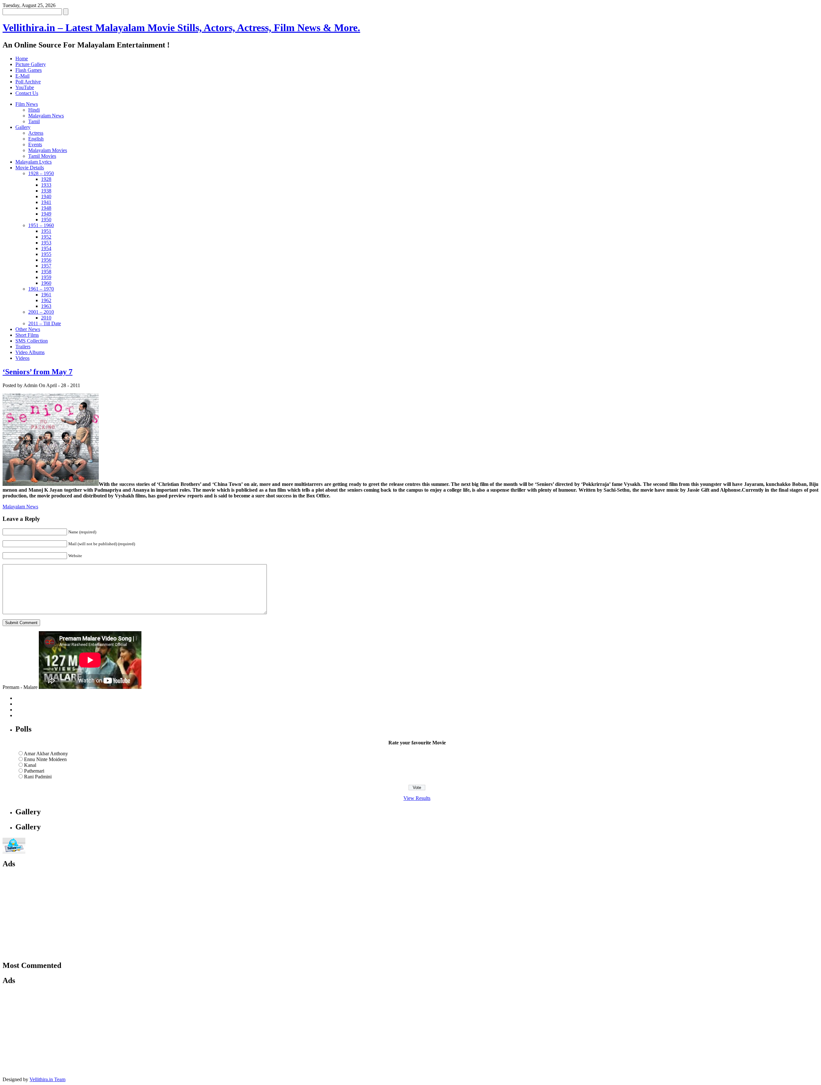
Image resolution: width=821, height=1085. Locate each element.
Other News (27, 329)
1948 (46, 208)
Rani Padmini (38, 776)
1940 (46, 196)
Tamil (34, 121)
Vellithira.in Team (47, 1079)
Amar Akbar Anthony (46, 753)
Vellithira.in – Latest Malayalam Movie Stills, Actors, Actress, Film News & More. (181, 27)
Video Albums (30, 352)
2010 (46, 317)
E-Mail (22, 76)
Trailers (22, 346)
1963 (46, 306)
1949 (46, 213)
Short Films (27, 335)
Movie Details (29, 167)
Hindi (34, 110)
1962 (46, 300)
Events (35, 144)
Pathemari (34, 771)
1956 (46, 260)
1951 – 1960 (41, 225)
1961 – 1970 (41, 289)
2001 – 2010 (41, 312)
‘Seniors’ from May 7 (37, 372)
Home (21, 58)
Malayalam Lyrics (33, 162)
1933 (46, 185)
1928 (46, 179)
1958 (46, 271)
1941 (46, 202)
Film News (26, 104)
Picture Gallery (30, 64)
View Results (416, 798)
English (36, 138)
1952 (46, 237)
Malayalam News (46, 115)
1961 (46, 294)
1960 (46, 283)
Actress (35, 133)
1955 (46, 254)
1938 (46, 190)
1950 (46, 219)
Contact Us (26, 93)
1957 (46, 265)
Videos (22, 358)
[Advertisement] (63, 915)
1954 (46, 248)
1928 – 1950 (41, 173)
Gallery (22, 127)
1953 (46, 242)
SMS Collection (31, 340)
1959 (46, 277)
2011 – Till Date (44, 323)
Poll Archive (28, 81)
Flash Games (28, 70)
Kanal (30, 765)
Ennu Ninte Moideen (45, 759)
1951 (46, 231)
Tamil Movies (42, 156)
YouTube (24, 87)
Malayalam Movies (47, 150)
